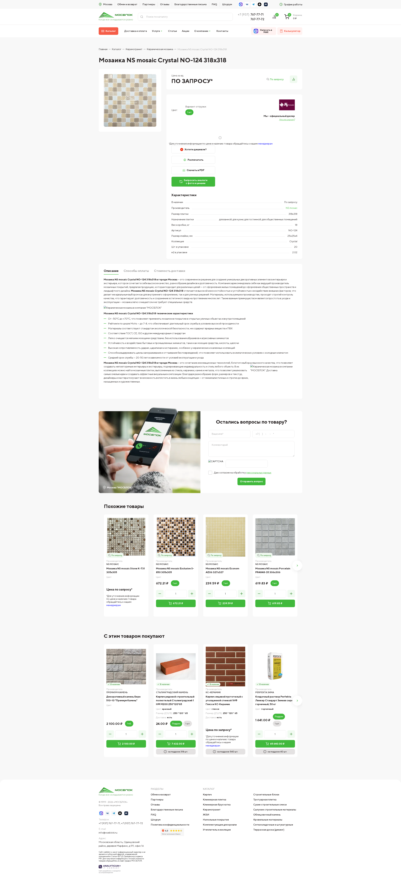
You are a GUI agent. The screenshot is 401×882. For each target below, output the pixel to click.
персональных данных (258, 472)
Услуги (156, 30)
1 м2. (129, 723)
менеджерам (265, 143)
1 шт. (175, 583)
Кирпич (207, 794)
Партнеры (148, 4)
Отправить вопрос (251, 481)
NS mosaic (291, 207)
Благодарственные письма (190, 4)
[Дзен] (259, 4)
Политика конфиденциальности (170, 824)
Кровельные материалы (267, 819)
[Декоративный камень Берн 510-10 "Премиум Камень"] (126, 666)
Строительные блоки (266, 794)
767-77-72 (257, 19)
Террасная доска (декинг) (268, 829)
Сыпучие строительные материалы (274, 809)
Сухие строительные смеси (270, 804)
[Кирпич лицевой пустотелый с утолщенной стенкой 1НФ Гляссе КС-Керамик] (225, 666)
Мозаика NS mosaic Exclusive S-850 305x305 (175, 570)
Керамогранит (212, 809)
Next (297, 566)
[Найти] (142, 17)
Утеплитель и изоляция (217, 829)
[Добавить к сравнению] (293, 79)
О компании (201, 30)
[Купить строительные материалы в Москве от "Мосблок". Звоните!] (116, 16)
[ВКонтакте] (247, 4)
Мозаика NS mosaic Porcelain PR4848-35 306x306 (272, 570)
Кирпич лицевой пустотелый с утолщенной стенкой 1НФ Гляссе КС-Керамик (224, 700)
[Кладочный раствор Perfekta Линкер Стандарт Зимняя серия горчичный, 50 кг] (275, 666)
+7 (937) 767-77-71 (109, 823)
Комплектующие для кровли (220, 824)
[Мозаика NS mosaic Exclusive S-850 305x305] (176, 537)
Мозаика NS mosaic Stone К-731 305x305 (125, 570)
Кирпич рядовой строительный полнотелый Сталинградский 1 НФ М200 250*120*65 (175, 700)
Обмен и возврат (127, 4)
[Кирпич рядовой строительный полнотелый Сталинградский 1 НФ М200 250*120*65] (176, 666)
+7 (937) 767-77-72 (132, 823)
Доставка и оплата (135, 30)
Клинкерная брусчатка (217, 804)
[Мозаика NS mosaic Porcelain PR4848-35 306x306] (275, 537)
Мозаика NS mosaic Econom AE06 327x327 (222, 570)
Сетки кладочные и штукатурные (273, 824)
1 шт (189, 112)
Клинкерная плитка (214, 799)
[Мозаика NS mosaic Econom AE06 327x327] (225, 537)
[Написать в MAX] (240, 4)
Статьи (172, 30)
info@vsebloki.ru (108, 832)
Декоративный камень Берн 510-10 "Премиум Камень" (123, 698)
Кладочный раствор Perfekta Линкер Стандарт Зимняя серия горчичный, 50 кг (274, 700)
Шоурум (227, 4)
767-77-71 (257, 14)
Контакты (222, 30)
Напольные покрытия (216, 819)
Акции (185, 30)
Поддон (176, 723)
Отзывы (164, 4)
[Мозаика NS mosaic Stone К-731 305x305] (126, 537)
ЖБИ (206, 814)
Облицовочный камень (267, 814)
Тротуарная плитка (264, 799)
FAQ (214, 4)
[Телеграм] (253, 4)
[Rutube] (265, 4)
